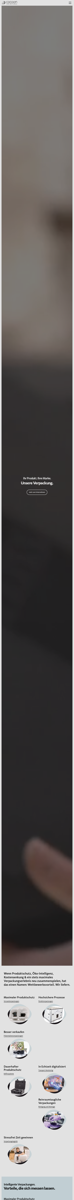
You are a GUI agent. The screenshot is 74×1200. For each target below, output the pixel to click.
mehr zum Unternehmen (37, 492)
